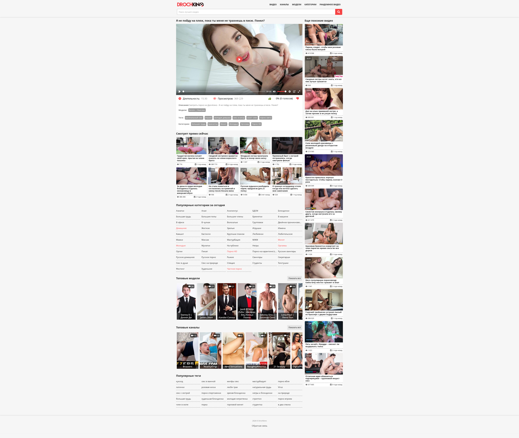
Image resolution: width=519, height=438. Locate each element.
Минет (223, 124)
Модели (296, 5)
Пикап (205, 251)
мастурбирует (259, 381)
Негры (255, 245)
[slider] (223, 91)
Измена (281, 228)
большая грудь (183, 398)
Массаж (205, 239)
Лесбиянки (257, 234)
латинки (180, 387)
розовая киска (209, 387)
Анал (204, 210)
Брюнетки (213, 124)
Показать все (295, 278)
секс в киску (238, 117)
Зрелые (230, 228)
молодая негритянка (237, 398)
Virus (280, 387)
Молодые (233, 124)
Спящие (231, 263)
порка (204, 404)
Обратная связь (259, 425)
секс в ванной (208, 381)
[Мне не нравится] (298, 98)
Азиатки (180, 210)
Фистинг (180, 268)
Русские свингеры (287, 251)
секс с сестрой (183, 393)
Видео (273, 5)
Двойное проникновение (290, 222)
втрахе (208, 117)
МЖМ (255, 239)
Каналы (284, 5)
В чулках (206, 222)
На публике (232, 245)
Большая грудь (199, 124)
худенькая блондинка (212, 398)
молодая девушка (222, 117)
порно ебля (283, 381)
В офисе (180, 222)
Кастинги (206, 234)
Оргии (179, 251)
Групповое (257, 222)
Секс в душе (182, 263)
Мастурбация (233, 239)
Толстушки (283, 263)
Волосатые (232, 222)
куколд (179, 381)
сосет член (252, 117)
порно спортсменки (211, 393)
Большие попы (209, 216)
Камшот (180, 234)
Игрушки (256, 228)
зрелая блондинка (236, 393)
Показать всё (295, 327)
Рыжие (230, 257)
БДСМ (255, 210)
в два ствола (284, 404)
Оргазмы (245, 124)
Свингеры (257, 257)
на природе (284, 393)
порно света (265, 117)
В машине (283, 216)
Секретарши (284, 257)
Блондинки (283, 210)
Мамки (179, 239)
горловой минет (235, 404)
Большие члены (235, 216)
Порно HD (256, 124)
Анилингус (232, 210)
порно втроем (285, 398)
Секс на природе (210, 263)
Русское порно (209, 257)
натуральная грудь (261, 387)
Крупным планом (235, 234)
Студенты (257, 263)
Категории (310, 5)
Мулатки (206, 245)
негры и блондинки (262, 393)
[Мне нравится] (270, 98)
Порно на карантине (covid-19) (264, 251)
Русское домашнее (185, 257)
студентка (257, 404)
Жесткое (206, 228)
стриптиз (256, 398)
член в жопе (182, 404)
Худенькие (207, 268)
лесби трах (232, 387)
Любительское (285, 234)
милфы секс (233, 381)
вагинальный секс (194, 117)
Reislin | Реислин (197, 110)
